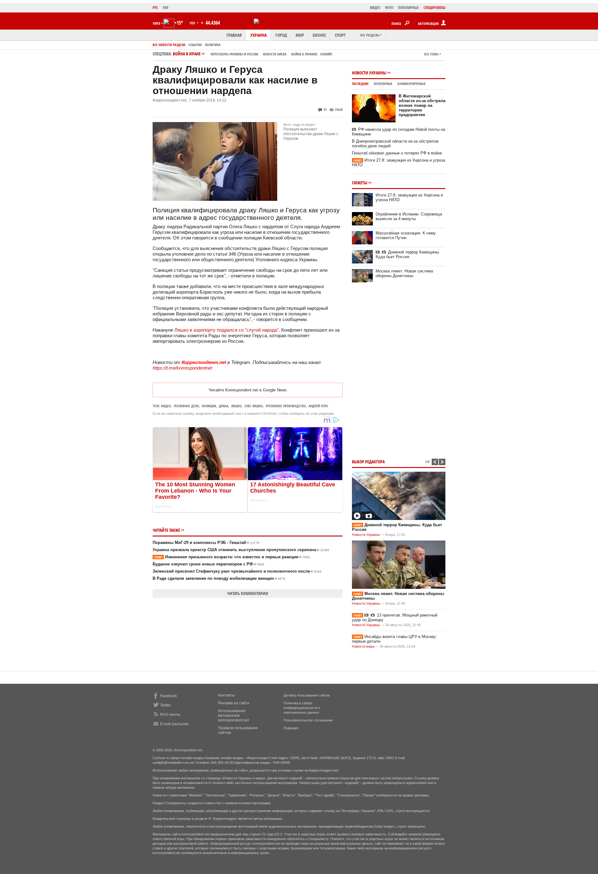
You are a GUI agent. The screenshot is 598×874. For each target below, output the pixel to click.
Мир (300, 35)
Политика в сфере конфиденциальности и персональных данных (301, 707)
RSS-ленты (170, 714)
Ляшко (236, 406)
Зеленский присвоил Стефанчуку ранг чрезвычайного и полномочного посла (237, 571)
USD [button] (193, 23)
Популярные (383, 83)
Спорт (340, 35)
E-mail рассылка (174, 724)
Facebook (168, 696)
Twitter (165, 705)
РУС (155, 7)
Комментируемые (411, 83)
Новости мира (363, 646)
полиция (209, 406)
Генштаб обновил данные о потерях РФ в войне (397, 153)
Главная (234, 35)
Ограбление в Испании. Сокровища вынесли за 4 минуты (409, 216)
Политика (213, 44)
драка (223, 406)
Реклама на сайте (233, 703)
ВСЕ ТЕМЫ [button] (431, 54)
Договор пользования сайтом (306, 695)
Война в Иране (252, 54)
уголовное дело (186, 406)
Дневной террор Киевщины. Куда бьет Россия (408, 254)
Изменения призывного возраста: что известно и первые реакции (232, 557)
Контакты (226, 695)
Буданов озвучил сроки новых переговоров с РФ (208, 564)
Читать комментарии (247, 593)
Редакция (290, 728)
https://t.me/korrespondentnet (182, 368)
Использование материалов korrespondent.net (233, 715)
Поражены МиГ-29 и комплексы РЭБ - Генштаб (206, 542)
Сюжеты (359, 183)
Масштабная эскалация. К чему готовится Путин (406, 235)
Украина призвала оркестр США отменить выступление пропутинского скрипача (241, 549)
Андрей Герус (318, 406)
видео (166, 406)
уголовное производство (286, 406)
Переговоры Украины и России (234, 54)
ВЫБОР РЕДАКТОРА (368, 462)
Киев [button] (156, 23)
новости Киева (275, 54)
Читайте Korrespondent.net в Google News (248, 390)
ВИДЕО (375, 7)
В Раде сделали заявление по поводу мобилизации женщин (219, 578)
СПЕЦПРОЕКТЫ (434, 7)
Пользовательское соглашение (308, 720)
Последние (360, 83)
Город (281, 35)
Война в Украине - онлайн (311, 54)
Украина (258, 35)
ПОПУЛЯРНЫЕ (408, 7)
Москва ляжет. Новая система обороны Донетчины (404, 273)
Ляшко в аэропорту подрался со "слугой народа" (226, 330)
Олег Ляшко (253, 406)
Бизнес (319, 35)
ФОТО (389, 7)
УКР (165, 7)
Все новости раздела (169, 44)
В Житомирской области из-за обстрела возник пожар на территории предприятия (422, 105)
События (195, 44)
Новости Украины (369, 73)
